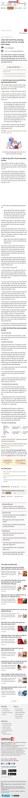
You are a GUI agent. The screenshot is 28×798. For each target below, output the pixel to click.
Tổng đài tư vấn (18, 717)
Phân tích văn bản (19, 710)
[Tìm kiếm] (25, 30)
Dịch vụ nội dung (18, 716)
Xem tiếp (14, 701)
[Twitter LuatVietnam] (12, 764)
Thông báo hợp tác (6, 733)
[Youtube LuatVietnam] (7, 764)
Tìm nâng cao (23, 33)
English (21, 3)
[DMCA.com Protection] (15, 796)
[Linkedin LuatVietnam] (14, 764)
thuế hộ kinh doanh (18, 496)
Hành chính (3, 8)
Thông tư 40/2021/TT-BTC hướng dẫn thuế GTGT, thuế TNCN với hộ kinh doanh (14, 507)
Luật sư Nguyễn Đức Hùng (17, 51)
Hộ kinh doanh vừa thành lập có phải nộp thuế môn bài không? (14, 525)
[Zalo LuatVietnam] (4, 764)
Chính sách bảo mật (6, 728)
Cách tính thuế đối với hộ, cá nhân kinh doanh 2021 (13, 548)
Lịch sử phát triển (6, 710)
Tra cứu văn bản (18, 708)
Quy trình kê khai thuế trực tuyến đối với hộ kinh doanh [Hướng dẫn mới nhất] (14, 553)
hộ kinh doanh (9, 496)
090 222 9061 (20, 460)
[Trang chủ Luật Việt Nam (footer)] (14, 739)
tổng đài (8, 463)
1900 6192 (7, 460)
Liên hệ (4, 714)
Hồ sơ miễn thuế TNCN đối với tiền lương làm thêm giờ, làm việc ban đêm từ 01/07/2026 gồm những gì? (13, 582)
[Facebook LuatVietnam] (2, 764)
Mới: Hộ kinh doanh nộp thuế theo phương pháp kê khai (14, 538)
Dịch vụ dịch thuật (19, 714)
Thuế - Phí (10, 8)
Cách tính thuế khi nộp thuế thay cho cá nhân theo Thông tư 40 (13, 543)
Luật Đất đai (22, 791)
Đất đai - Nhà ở (18, 8)
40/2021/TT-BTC (7, 86)
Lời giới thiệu (5, 708)
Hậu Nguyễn (11, 47)
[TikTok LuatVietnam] (9, 764)
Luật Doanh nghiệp (14, 791)
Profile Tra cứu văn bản (7, 712)
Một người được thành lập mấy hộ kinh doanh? (13, 520)
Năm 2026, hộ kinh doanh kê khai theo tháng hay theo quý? (13, 534)
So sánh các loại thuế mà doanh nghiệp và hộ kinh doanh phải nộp (14, 516)
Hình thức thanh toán (6, 725)
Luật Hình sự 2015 (5, 792)
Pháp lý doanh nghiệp (20, 712)
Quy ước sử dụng (6, 727)
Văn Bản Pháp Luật (5, 791)
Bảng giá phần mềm (6, 723)
